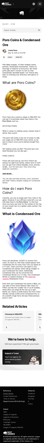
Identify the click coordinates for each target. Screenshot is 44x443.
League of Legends (10, 414)
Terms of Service (9, 399)
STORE (13, 24)
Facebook (31, 393)
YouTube (31, 399)
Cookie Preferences (10, 396)
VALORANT (7, 425)
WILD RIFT (5, 24)
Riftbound (6, 419)
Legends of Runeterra (10, 417)
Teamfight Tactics (9, 422)
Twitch (30, 404)
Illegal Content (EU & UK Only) (14, 401)
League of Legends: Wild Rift (13, 427)
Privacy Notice (8, 393)
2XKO (5, 412)
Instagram (31, 396)
